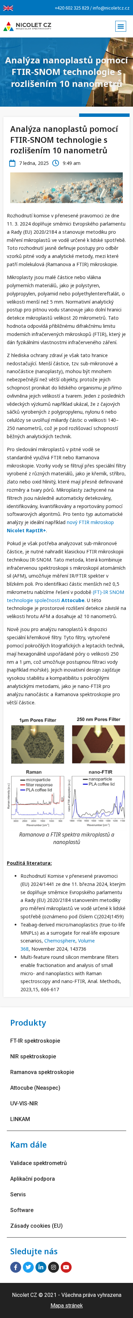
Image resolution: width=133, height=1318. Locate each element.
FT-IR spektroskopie (35, 1041)
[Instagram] (53, 1267)
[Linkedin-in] (40, 1267)
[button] (120, 26)
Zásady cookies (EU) (36, 1226)
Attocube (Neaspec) (35, 1088)
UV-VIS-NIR (24, 1103)
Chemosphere (59, 940)
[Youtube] (66, 1267)
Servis (18, 1194)
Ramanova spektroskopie (42, 1072)
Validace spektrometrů (38, 1163)
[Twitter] (28, 1267)
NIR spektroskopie (33, 1056)
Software (21, 1210)
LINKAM (20, 1119)
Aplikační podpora (32, 1179)
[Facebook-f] (15, 1267)
